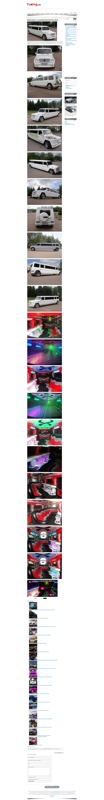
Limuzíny (45, 748)
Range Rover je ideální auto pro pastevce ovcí (44, 727)
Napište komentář (31, 766)
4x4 (28, 746)
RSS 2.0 (33, 749)
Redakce (66, 121)
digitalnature (56, 785)
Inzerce (66, 122)
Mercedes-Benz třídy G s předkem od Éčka (44, 634)
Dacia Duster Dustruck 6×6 (42, 736)
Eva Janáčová (69, 794)
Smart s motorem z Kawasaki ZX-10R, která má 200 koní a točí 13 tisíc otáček (71, 27)
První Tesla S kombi (69, 42)
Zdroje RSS (48, 787)
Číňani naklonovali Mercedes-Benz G (43, 651)
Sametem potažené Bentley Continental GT (56, 17)
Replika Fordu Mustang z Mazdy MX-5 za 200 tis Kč (71, 39)
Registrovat (67, 87)
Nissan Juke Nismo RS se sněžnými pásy (43, 701)
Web (29, 763)
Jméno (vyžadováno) (31, 757)
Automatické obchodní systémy (56, 792)
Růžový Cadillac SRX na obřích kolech (43, 693)
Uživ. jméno (67, 80)
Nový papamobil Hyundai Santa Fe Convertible (44, 685)
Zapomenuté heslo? (69, 88)
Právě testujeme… (67, 123)
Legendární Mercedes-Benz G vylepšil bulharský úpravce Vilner (47, 660)
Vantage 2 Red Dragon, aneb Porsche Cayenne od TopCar (46, 626)
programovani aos (71, 792)
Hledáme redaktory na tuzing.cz (70, 124)
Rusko (31, 746)
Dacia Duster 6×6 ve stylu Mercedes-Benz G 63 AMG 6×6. (46, 609)
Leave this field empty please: (33, 779)
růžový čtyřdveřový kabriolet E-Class (49, 41)
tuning (55, 791)
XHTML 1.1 (53, 787)
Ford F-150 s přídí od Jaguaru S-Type (43, 710)
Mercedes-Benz (49, 748)
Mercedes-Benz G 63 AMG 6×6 (42, 643)
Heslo (66, 82)
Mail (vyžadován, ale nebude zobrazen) (34, 760)
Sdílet (36, 598)
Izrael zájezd (46, 794)
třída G (33, 746)
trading (42, 792)
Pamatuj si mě (72, 85)
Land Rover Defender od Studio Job (33, 17)
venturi (35, 748)
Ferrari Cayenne (39, 744)
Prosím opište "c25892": (32, 777)
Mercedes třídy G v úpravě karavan (42, 618)
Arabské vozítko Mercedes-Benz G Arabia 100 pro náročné (46, 668)
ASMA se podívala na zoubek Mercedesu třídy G (44, 676)
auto (30, 792)
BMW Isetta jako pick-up (69, 43)
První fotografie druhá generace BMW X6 (43, 735)
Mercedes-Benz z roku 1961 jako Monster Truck (44, 718)
